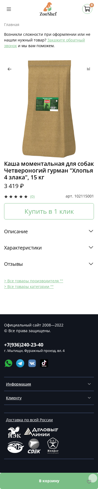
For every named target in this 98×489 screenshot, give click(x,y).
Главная (11, 24)
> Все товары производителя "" (33, 280)
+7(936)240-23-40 (23, 344)
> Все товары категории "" (29, 286)
